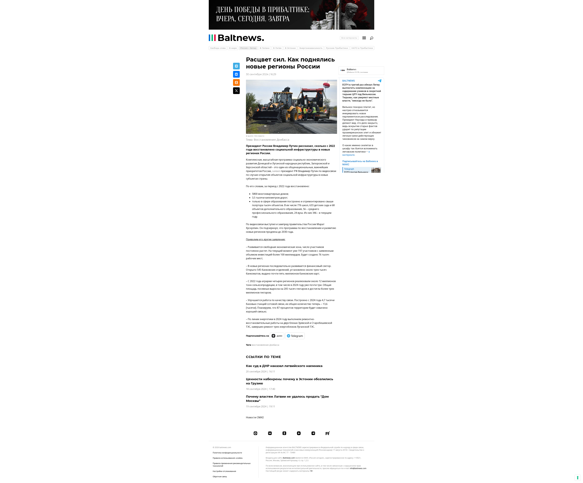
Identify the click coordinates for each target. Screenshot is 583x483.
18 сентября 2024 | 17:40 (260, 389)
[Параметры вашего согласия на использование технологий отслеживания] (578, 478)
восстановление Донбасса (265, 345)
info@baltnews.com (358, 468)
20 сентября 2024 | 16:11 (260, 371)
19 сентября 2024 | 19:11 (260, 406)
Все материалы (349, 38)
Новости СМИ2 (255, 417)
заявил (276, 171)
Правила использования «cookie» (228, 458)
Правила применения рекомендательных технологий (232, 464)
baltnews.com (289, 458)
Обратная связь (220, 476)
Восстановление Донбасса (271, 140)
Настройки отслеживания (224, 471)
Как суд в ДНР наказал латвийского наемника (284, 366)
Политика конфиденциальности (227, 452)
